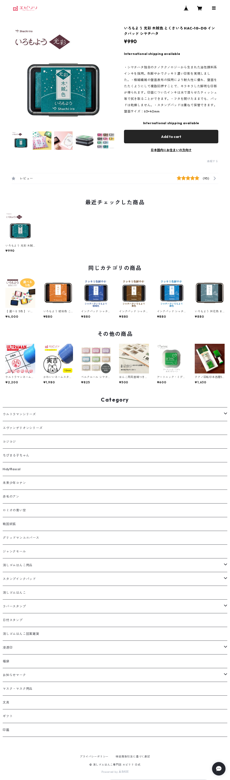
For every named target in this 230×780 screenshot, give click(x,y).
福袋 (6, 661)
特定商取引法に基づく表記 (133, 756)
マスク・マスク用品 (18, 689)
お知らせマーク (14, 675)
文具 (6, 702)
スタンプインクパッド (19, 579)
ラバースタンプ (14, 606)
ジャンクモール (14, 551)
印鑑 (6, 730)
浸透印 (8, 647)
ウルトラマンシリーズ (19, 414)
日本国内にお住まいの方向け (171, 150)
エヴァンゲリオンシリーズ (23, 428)
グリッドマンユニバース (21, 538)
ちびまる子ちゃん (16, 455)
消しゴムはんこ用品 (18, 565)
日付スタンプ (13, 620)
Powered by (110, 771)
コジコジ (9, 442)
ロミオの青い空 (14, 510)
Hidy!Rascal (12, 469)
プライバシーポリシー (94, 756)
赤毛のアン (11, 497)
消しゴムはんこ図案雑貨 (21, 634)
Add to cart (171, 136)
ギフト (8, 716)
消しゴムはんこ (14, 593)
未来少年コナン (14, 483)
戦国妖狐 (9, 524)
